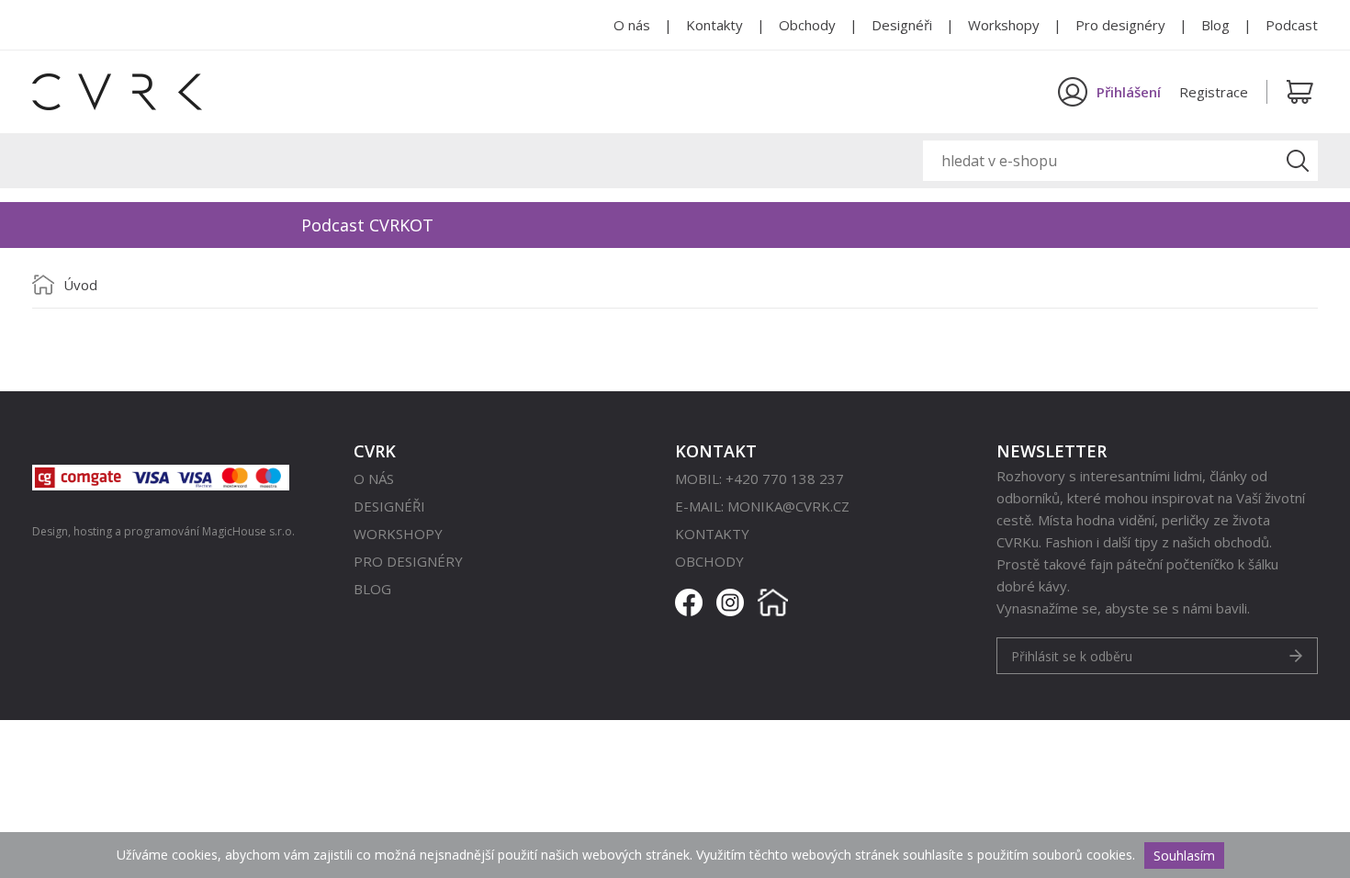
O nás (631, 25)
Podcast (1292, 25)
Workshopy (1004, 25)
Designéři (902, 25)
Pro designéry (1120, 25)
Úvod (80, 285)
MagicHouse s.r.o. (248, 531)
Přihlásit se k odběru (1071, 656)
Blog (1215, 25)
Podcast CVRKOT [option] (367, 225)
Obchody (807, 25)
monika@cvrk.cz (788, 506)
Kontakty (714, 25)
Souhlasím (1184, 855)
